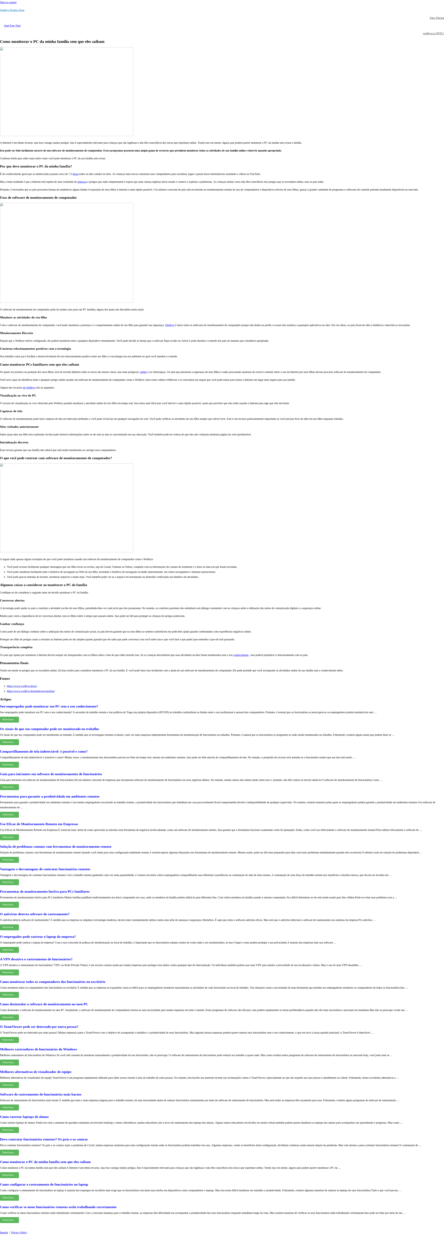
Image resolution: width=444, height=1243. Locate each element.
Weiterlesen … (9, 719)
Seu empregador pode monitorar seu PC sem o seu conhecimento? (49, 706)
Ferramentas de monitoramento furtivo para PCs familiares (45, 891)
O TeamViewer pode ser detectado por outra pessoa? (39, 1027)
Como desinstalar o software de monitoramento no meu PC (44, 1004)
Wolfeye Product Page (12, 10)
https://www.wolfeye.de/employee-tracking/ (31, 691)
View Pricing (437, 17)
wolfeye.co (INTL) (433, 33)
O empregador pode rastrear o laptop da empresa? (38, 936)
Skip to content (8, 2)
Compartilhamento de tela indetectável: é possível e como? (44, 751)
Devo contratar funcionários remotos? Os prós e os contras (44, 1139)
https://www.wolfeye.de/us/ (22, 686)
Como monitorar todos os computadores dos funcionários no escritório (52, 982)
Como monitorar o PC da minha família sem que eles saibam (45, 1162)
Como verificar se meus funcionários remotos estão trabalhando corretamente (58, 1207)
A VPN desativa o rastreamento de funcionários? (36, 959)
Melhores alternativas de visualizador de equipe (35, 1072)
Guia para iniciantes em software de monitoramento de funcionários (51, 774)
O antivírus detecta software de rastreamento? (35, 914)
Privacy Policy (19, 1232)
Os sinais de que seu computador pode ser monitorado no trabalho (49, 729)
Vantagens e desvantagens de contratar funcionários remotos (45, 869)
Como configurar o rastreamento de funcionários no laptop (44, 1184)
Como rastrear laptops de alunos (24, 1117)
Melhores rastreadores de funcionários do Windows (38, 1049)
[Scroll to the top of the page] (1, 1240)
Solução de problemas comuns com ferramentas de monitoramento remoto (55, 846)
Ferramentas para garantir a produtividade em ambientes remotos (50, 796)
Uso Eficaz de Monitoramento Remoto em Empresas (39, 824)
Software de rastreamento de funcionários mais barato (40, 1094)
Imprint (4, 1232)
